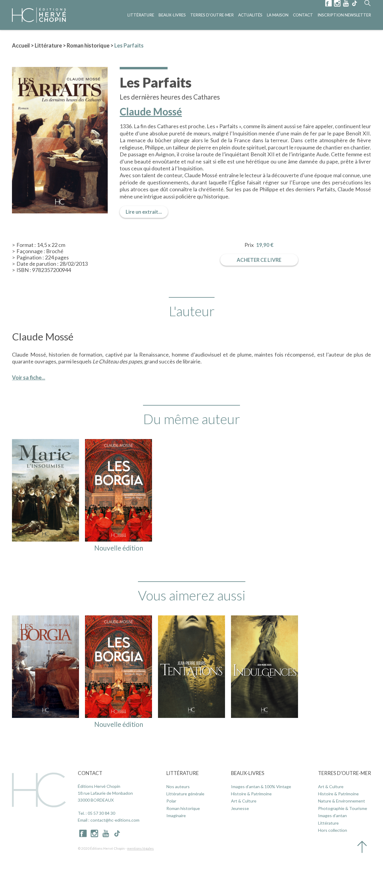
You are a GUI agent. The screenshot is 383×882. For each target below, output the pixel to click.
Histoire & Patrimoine (251, 793)
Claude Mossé (151, 111)
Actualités (250, 15)
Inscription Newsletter (344, 15)
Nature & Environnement (341, 800)
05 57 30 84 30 (101, 813)
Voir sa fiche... (28, 377)
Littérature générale (185, 793)
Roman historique (88, 45)
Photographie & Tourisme (342, 808)
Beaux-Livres (172, 15)
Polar (171, 800)
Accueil (21, 45)
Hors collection (332, 830)
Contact (303, 15)
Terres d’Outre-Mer (212, 15)
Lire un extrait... (144, 212)
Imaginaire (176, 815)
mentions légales (140, 848)
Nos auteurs (178, 786)
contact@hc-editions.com (114, 820)
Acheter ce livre (259, 260)
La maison (277, 15)
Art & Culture (243, 800)
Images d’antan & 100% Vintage (261, 786)
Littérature (140, 15)
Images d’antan (332, 815)
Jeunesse (240, 808)
